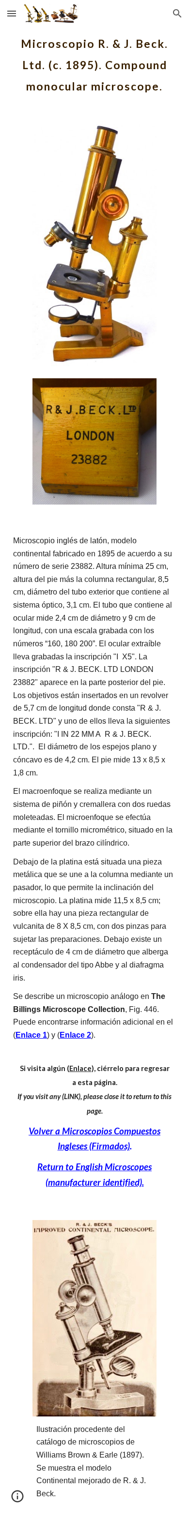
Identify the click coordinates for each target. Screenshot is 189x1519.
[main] (94, 62)
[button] (11, 13)
